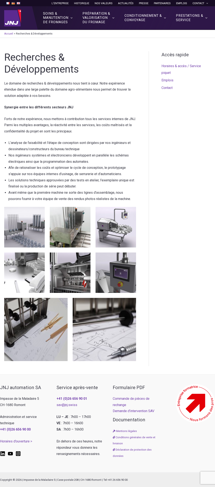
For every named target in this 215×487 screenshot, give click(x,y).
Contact (198, 3)
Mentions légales (126, 431)
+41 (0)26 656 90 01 (71, 399)
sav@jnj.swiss (66, 405)
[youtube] (10, 453)
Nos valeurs (104, 3)
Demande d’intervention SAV (133, 411)
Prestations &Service (189, 18)
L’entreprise (60, 3)
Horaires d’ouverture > (16, 441)
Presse (143, 3)
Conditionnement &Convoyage (143, 18)
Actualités (126, 3)
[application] (206, 3)
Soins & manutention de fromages (55, 18)
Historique (81, 3)
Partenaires (162, 3)
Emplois (181, 3)
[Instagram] (18, 453)
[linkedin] (2, 453)
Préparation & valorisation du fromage (96, 18)
